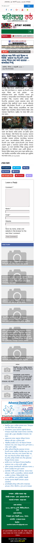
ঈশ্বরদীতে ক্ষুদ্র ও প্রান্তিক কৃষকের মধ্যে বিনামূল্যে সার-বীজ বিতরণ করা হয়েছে (15, 263)
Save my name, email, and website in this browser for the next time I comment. (15, 231)
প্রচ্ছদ (5, 51)
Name (8, 209)
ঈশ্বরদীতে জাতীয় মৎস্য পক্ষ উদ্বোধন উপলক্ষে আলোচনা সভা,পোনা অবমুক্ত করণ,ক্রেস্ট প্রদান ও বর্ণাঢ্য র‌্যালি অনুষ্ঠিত (16, 319)
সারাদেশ (27, 51)
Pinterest (20, 175)
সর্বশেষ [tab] (17, 364)
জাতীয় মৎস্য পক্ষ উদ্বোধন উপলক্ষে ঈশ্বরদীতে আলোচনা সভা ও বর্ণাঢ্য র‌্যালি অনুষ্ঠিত (17, 359)
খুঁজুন (29, 6)
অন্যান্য (13, 51)
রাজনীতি (22, 51)
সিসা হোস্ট (22, 541)
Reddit (16, 171)
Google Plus (8, 175)
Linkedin (6, 171)
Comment (9, 187)
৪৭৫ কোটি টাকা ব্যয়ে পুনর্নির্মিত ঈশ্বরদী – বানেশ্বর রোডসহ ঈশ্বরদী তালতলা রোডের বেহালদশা (17, 480)
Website (8, 221)
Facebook (6, 168)
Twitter (17, 168)
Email (7, 215)
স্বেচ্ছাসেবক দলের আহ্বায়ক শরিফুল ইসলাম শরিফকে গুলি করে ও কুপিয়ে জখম (16, 301)
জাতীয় (17, 51)
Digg (26, 168)
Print (29, 175)
